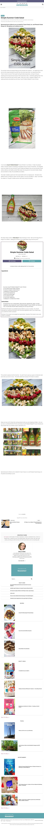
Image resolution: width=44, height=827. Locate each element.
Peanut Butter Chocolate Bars (24, 648)
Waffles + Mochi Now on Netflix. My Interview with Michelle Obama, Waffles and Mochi (29, 800)
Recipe (26, 517)
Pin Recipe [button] (32, 261)
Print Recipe (13, 261)
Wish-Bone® (16, 237)
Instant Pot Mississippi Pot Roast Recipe (26, 612)
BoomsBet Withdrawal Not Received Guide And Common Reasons (20, 585)
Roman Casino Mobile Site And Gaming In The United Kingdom (21, 595)
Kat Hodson (6, 536)
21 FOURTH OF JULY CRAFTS (24, 670)
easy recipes (23, 517)
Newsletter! (22, 1)
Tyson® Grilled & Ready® (12, 164)
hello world (12, 593)
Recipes (2, 15)
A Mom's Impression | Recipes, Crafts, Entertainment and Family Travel (22, 4)
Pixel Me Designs (40, 820)
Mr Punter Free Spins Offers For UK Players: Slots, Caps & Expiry (22, 590)
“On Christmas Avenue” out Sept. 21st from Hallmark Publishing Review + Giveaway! (30, 785)
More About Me (21, 560)
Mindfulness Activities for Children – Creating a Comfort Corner (29, 707)
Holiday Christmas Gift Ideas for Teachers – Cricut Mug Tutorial (30, 688)
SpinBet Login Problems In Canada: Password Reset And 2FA (21, 588)
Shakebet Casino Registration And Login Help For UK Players (21, 598)
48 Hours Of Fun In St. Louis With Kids (26, 730)
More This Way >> (5, 717)
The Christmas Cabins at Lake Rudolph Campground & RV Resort (29, 746)
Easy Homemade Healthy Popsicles (25, 630)
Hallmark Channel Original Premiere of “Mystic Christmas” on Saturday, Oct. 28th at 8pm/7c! (30, 767)
